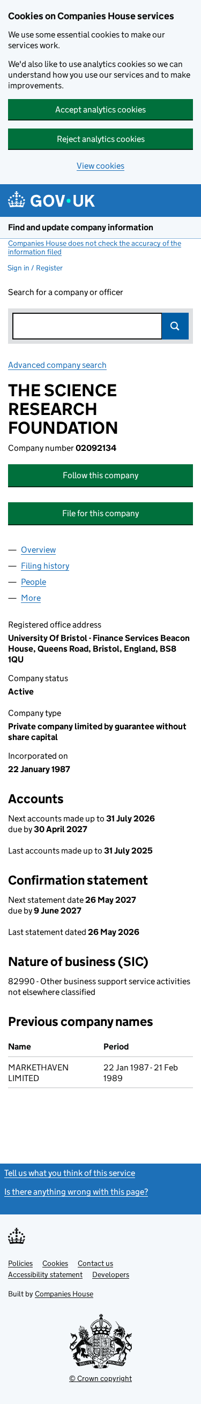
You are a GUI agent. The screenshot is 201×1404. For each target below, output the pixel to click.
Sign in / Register (35, 268)
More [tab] (31, 598)
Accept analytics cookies (100, 109)
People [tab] (33, 582)
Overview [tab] (38, 550)
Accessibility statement (45, 1274)
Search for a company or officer (65, 292)
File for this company (100, 513)
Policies (20, 1263)
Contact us (95, 1263)
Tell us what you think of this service (69, 1173)
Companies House (64, 1294)
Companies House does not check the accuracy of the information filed (94, 247)
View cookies (100, 166)
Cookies (55, 1263)
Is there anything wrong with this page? (76, 1192)
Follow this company (100, 475)
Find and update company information (80, 227)
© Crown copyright (100, 1378)
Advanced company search (57, 365)
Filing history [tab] (45, 566)
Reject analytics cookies (101, 139)
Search (175, 326)
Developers (110, 1274)
